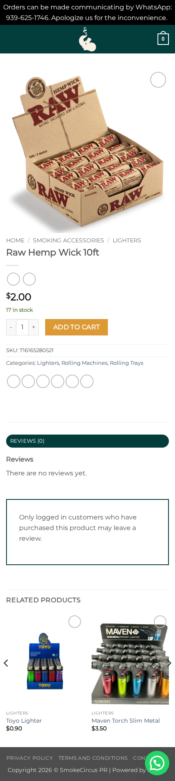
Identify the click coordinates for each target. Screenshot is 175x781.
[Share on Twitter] (43, 381)
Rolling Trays (126, 363)
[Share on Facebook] (28, 381)
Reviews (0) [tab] (27, 441)
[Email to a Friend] (57, 381)
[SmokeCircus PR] (87, 39)
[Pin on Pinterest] (72, 381)
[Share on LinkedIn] (87, 381)
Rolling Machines (84, 363)
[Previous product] (29, 279)
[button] (11, 39)
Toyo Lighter (24, 720)
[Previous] (6, 679)
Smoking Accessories (68, 240)
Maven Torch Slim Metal (126, 720)
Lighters (127, 240)
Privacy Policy (30, 758)
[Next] (168, 679)
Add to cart (76, 327)
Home (15, 240)
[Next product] (13, 279)
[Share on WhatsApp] (13, 381)
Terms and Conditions (93, 758)
